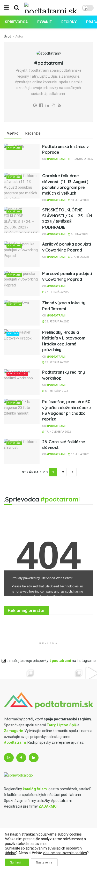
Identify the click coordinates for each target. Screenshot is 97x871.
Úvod (7, 36)
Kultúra (13, 334)
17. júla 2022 (79, 454)
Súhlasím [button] (17, 862)
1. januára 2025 (81, 159)
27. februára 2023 (57, 292)
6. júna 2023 (79, 234)
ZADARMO (48, 806)
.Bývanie (44, 22)
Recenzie (33, 133)
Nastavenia (44, 862)
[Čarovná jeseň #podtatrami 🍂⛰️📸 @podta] (55, 673)
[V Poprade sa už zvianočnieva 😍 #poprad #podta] (30, 673)
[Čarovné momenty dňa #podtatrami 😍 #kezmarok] (42, 673)
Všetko (12, 133)
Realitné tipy (17, 373)
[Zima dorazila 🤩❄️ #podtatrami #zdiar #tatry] (6, 673)
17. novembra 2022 (57, 431)
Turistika (14, 304)
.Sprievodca (16, 22)
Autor (19, 36)
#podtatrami (56, 159)
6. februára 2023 (56, 390)
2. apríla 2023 (79, 256)
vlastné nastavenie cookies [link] (65, 853)
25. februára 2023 (57, 321)
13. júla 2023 (79, 200)
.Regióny (68, 22)
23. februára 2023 (57, 362)
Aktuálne (14, 148)
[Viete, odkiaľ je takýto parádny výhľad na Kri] (67, 673)
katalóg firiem (35, 789)
